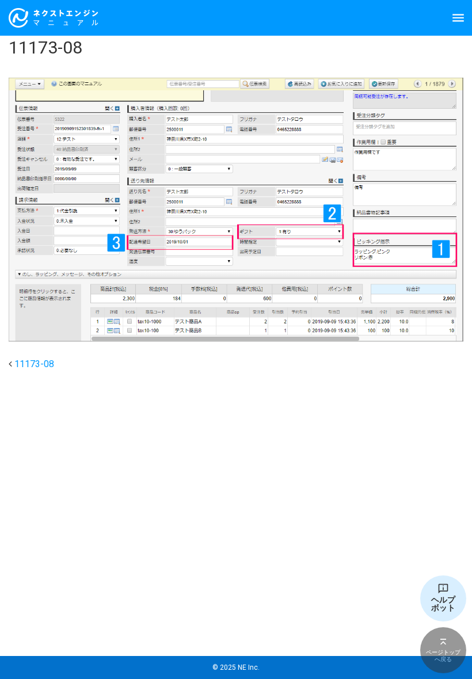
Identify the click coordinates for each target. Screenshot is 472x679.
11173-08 (34, 363)
